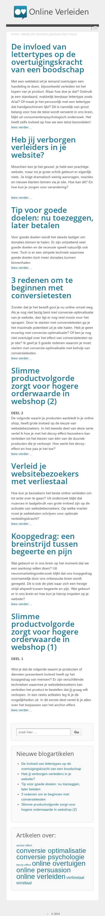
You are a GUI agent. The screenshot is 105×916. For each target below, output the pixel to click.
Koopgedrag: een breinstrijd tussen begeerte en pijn (44, 543)
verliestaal (75, 877)
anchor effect (24, 845)
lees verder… (21, 127)
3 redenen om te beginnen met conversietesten (42, 287)
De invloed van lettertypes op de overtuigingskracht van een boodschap (47, 58)
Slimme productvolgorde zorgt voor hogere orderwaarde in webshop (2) (44, 385)
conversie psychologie (50, 856)
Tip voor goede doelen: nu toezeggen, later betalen (52, 217)
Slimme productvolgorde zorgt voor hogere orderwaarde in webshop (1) (44, 631)
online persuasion (43, 870)
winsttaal (24, 883)
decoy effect (23, 864)
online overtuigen (58, 863)
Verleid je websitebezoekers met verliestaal (45, 473)
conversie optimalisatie (51, 850)
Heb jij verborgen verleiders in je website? (43, 147)
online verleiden (40, 876)
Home (15, 34)
